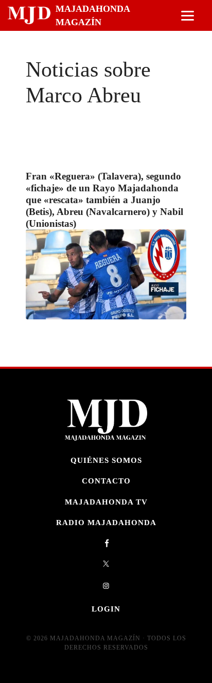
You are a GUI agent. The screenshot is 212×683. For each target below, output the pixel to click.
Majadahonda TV (106, 501)
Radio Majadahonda (106, 522)
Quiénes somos (106, 460)
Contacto (106, 480)
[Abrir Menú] (187, 16)
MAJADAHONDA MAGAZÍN (93, 15)
